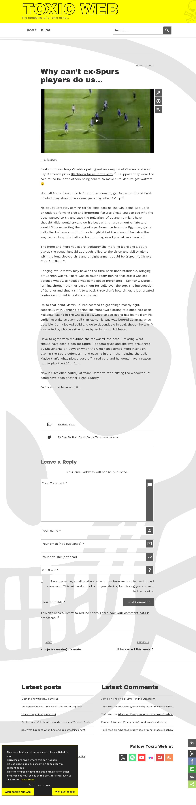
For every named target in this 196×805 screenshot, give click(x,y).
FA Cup (62, 437)
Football (63, 424)
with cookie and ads (18, 792)
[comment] (149, 500)
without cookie (65, 792)
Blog (46, 30)
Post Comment (139, 602)
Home (32, 30)
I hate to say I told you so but (38, 714)
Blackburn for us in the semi (92, 174)
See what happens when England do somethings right (53, 729)
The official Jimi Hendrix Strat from (134, 698)
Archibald (55, 261)
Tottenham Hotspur (106, 437)
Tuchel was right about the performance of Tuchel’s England (57, 722)
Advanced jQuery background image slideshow (145, 706)
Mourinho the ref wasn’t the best (94, 339)
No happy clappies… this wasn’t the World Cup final (52, 706)
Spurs (90, 437)
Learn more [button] (27, 779)
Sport (72, 424)
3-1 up (116, 198)
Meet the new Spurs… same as (39, 698)
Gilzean (131, 256)
